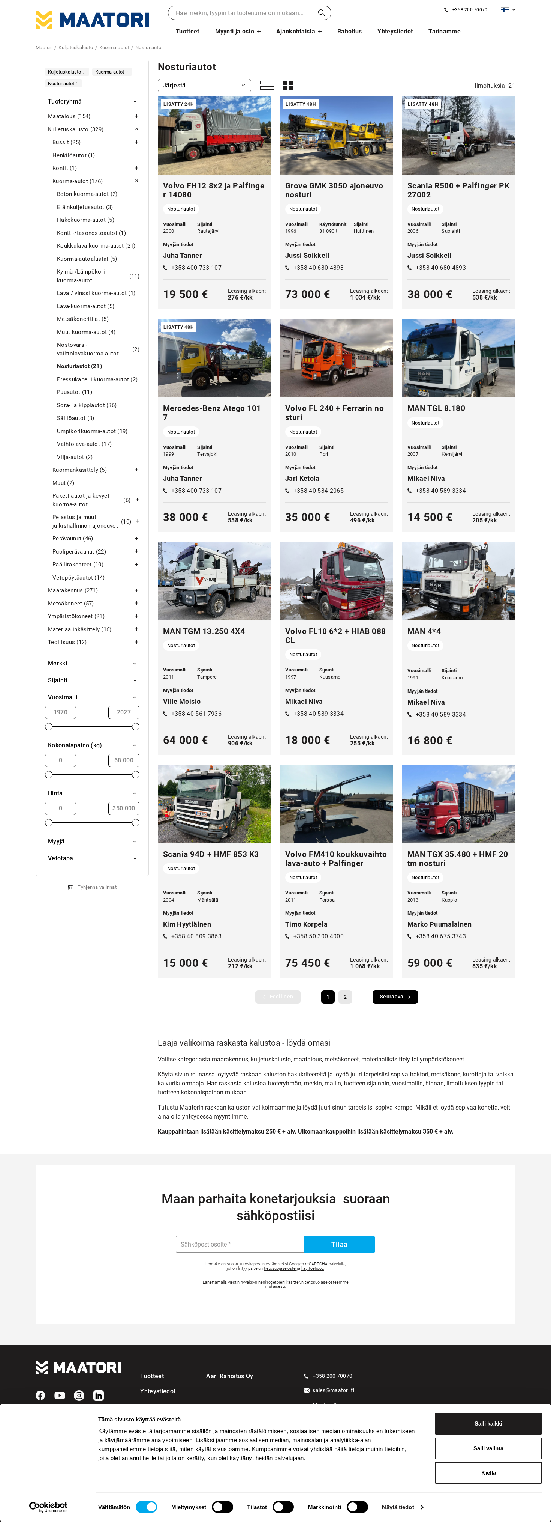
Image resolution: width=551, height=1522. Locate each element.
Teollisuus (67, 642)
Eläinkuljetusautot (85, 207)
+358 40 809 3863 (196, 936)
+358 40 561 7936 (196, 713)
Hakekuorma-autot (85, 220)
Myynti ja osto (234, 31)
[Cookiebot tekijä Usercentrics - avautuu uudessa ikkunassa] (48, 1507)
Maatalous (69, 116)
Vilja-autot (75, 457)
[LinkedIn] (98, 1395)
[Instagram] (79, 1395)
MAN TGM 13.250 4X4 (204, 631)
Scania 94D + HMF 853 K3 (211, 854)
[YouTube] (59, 1395)
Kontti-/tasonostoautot (91, 233)
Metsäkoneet (71, 603)
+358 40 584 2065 (318, 490)
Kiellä (488, 1472)
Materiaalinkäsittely (80, 629)
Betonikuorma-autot (87, 194)
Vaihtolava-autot (84, 444)
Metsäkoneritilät (83, 319)
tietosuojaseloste (280, 1268)
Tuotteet (187, 31)
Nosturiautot (79, 366)
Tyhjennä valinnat (97, 887)
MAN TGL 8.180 (436, 408)
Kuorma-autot (77, 181)
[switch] (222, 1507)
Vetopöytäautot (78, 577)
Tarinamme (444, 31)
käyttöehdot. (312, 1268)
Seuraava (391, 997)
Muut (63, 483)
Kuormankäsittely (79, 470)
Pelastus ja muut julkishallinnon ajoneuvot (91, 521)
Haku (321, 13)
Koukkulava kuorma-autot (96, 245)
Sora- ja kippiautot (87, 405)
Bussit (66, 142)
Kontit (64, 168)
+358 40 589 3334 (441, 490)
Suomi (508, 10)
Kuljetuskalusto (75, 129)
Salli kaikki (488, 1423)
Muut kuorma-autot (86, 332)
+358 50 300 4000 (318, 936)
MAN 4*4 (424, 631)
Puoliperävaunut (79, 551)
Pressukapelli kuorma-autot (97, 379)
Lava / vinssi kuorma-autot (96, 293)
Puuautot (74, 392)
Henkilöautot (73, 155)
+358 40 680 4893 (318, 267)
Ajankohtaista (295, 31)
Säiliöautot (75, 418)
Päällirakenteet (77, 564)
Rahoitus (349, 31)
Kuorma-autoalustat (87, 259)
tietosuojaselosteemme (327, 1282)
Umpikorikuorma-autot (92, 431)
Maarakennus (73, 590)
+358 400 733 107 (196, 267)
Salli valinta (488, 1448)
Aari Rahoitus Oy (229, 1376)
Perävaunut (72, 538)
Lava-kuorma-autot (85, 306)
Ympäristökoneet (76, 616)
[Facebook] (40, 1395)
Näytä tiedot (398, 1507)
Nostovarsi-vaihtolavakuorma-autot (98, 349)
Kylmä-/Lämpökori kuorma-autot (98, 276)
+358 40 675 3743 (441, 936)
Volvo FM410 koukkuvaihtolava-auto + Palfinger (336, 859)
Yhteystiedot (395, 31)
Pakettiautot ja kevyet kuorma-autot (91, 500)
